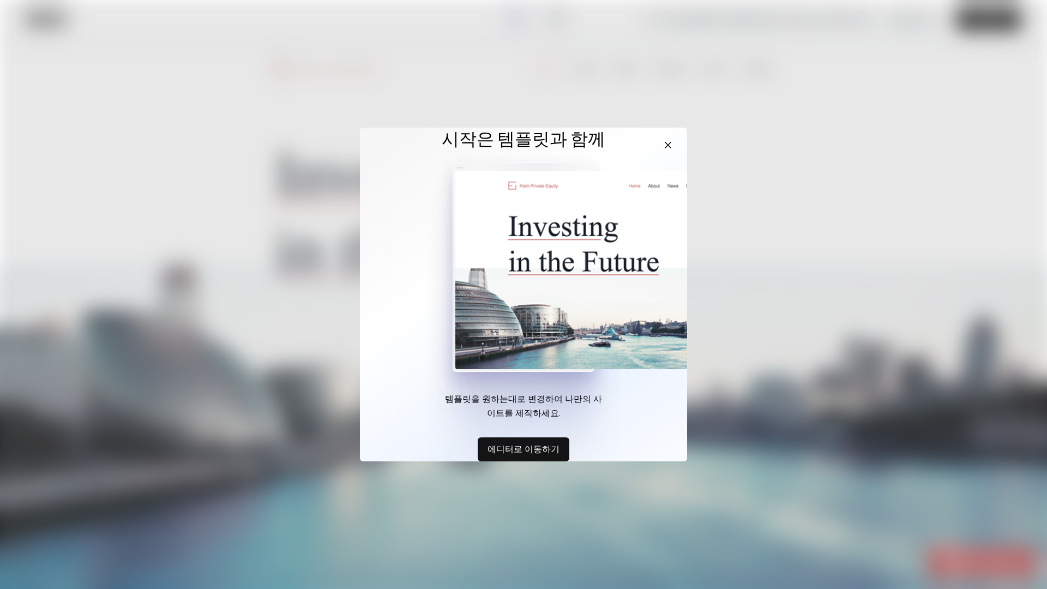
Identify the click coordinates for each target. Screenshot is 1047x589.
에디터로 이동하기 (523, 448)
